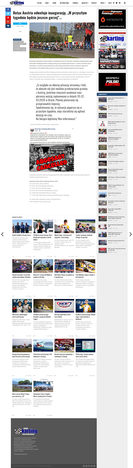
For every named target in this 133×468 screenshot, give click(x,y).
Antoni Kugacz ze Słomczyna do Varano (117, 177)
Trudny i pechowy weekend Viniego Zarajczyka (84, 236)
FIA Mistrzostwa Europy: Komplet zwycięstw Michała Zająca (42, 316)
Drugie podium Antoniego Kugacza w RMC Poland (116, 98)
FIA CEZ (15, 43)
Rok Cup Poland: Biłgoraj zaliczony (116, 161)
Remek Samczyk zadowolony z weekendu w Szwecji (63, 355)
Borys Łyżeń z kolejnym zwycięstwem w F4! (117, 106)
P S (20, 31)
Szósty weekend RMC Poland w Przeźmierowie (115, 130)
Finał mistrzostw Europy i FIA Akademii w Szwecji (42, 355)
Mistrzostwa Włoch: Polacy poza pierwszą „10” (20, 395)
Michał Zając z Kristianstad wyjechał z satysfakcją (62, 236)
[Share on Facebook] (8, 10)
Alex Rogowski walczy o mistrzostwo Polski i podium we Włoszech (116, 217)
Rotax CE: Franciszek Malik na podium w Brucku (42, 276)
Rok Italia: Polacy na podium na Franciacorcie (64, 276)
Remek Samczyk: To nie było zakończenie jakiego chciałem (21, 276)
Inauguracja (22, 43)
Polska (39, 3)
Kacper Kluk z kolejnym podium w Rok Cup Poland (116, 146)
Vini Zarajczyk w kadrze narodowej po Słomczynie (116, 201)
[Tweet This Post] (8, 14)
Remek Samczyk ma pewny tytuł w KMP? (116, 225)
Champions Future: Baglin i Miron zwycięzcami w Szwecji (42, 395)
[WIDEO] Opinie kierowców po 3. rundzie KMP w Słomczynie (115, 233)
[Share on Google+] (8, 22)
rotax (23, 48)
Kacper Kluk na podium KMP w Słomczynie (114, 209)
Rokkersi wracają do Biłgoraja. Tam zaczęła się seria (116, 185)
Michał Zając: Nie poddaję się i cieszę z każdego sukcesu (116, 122)
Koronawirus (17, 48)
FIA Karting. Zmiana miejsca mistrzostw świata (84, 355)
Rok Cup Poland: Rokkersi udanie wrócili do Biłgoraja (115, 170)
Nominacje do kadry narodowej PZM (116, 240)
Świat (47, 3)
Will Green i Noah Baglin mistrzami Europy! (19, 315)
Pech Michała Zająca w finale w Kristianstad (85, 276)
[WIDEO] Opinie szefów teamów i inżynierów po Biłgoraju (115, 154)
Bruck (21, 41)
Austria (16, 41)
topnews (23, 50)
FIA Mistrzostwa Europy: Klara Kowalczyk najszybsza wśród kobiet (42, 237)
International (64, 3)
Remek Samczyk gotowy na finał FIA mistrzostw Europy (21, 355)
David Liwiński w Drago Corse (21, 235)
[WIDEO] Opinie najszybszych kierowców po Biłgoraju (114, 138)
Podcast (94, 3)
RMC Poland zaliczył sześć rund (115, 114)
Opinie (54, 3)
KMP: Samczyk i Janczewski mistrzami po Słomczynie (116, 249)
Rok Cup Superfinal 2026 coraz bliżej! (62, 315)
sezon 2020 (16, 50)
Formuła (75, 3)
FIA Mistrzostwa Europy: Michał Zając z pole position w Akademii (85, 316)
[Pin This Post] (8, 18)
